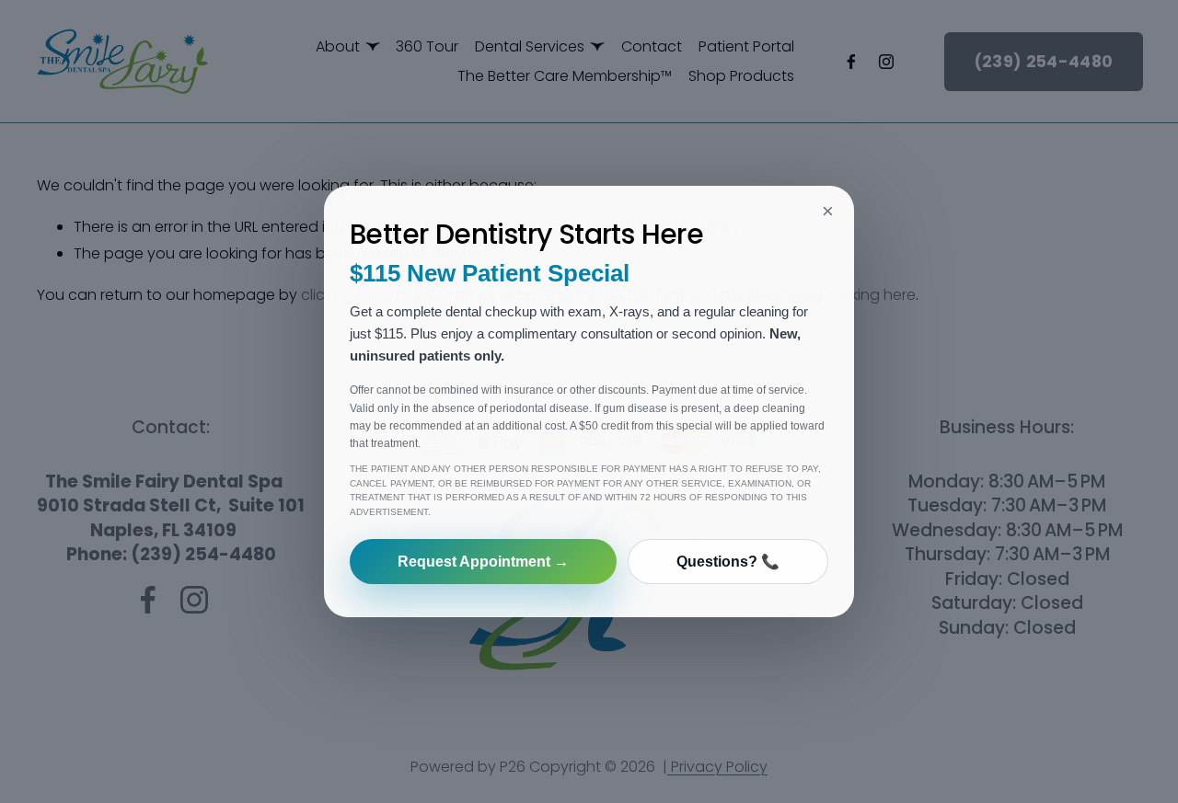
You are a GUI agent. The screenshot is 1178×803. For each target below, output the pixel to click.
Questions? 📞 (728, 561)
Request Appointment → (483, 561)
